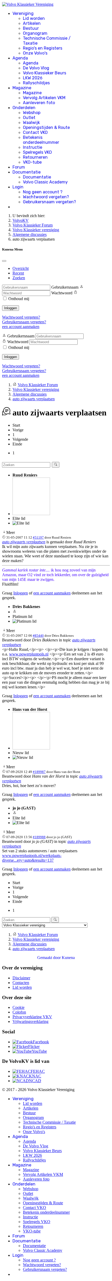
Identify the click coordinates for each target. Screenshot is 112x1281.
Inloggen (10, 308)
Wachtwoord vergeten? (46, 196)
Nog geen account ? (43, 191)
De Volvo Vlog (36, 67)
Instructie (32, 147)
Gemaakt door (49, 957)
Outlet (29, 117)
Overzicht (21, 268)
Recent (18, 273)
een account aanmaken (20, 326)
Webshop (31, 112)
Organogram (35, 33)
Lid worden (34, 18)
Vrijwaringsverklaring (30, 1021)
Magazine (22, 87)
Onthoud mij (18, 298)
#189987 (39, 772)
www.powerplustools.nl (28, 654)
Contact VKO (35, 132)
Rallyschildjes (36, 82)
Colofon (19, 1012)
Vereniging (23, 13)
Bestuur (31, 28)
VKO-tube (32, 162)
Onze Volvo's (35, 53)
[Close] (4, 261)
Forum (19, 167)
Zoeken (19, 278)
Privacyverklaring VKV (32, 1017)
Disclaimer (21, 978)
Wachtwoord (61, 293)
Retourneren (35, 157)
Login (18, 186)
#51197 (38, 537)
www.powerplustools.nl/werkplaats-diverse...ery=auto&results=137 (31, 857)
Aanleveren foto (39, 102)
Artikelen (32, 23)
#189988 (39, 837)
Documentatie (27, 172)
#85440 (38, 635)
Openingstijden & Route (46, 127)
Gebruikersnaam (64, 287)
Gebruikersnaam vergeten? (49, 201)
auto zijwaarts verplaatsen (23, 542)
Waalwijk (31, 122)
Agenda (20, 58)
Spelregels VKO (37, 152)
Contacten (21, 982)
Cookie (18, 1007)
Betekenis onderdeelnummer (41, 140)
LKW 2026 (32, 77)
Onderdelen (24, 107)
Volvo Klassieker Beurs (44, 72)
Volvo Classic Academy (45, 182)
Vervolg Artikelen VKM (44, 97)
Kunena (68, 957)
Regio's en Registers (42, 48)
